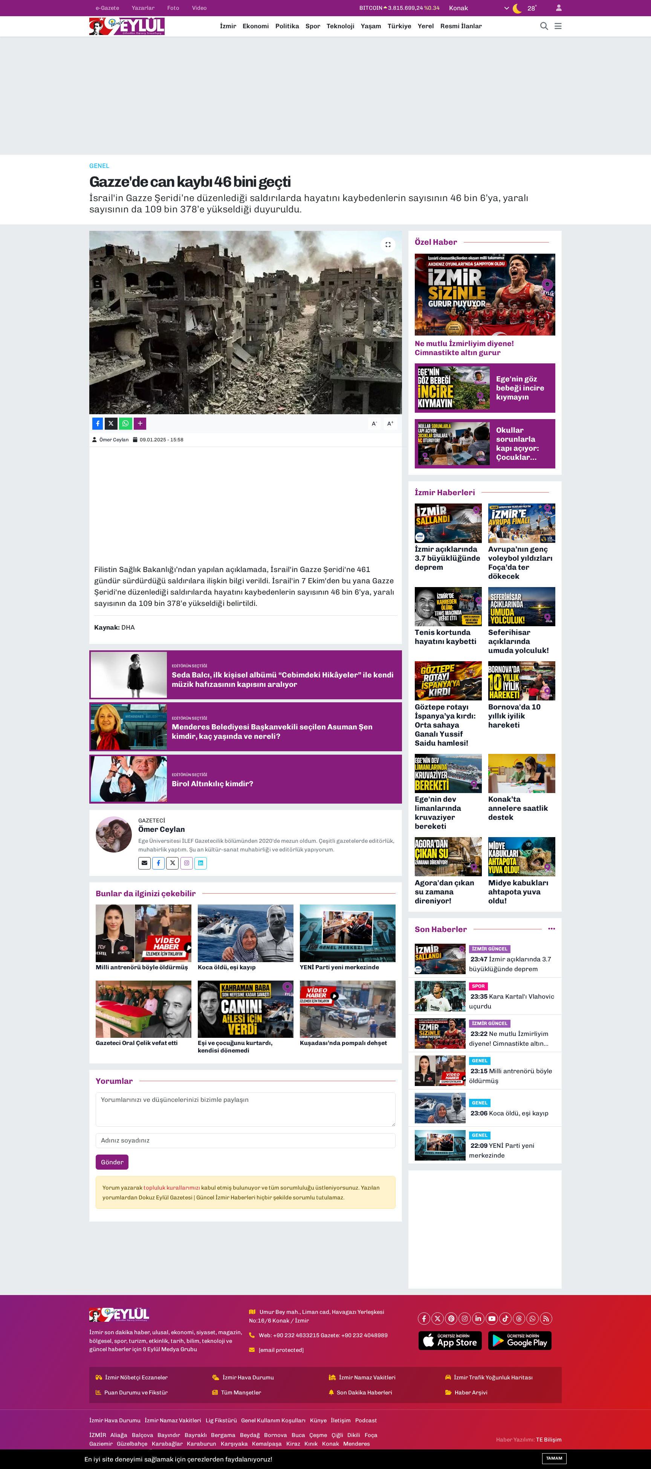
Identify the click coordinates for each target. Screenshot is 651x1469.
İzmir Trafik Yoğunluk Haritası (493, 1377)
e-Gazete (107, 8)
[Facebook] (158, 863)
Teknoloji (341, 26)
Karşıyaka (234, 1443)
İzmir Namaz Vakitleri (367, 1377)
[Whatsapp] (532, 1318)
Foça (371, 1435)
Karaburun (201, 1443)
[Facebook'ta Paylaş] (97, 424)
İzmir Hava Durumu (248, 1377)
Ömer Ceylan (114, 439)
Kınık (311, 1443)
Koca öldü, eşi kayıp (227, 967)
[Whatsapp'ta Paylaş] (125, 424)
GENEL (99, 165)
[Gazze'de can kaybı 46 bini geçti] (245, 322)
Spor (313, 26)
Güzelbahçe (132, 1443)
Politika (287, 26)
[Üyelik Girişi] (556, 8)
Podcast (366, 1420)
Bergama (223, 1435)
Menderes (356, 1443)
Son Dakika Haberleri (364, 1392)
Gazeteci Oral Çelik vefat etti (137, 1042)
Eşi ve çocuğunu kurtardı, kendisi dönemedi (235, 1046)
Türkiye (399, 26)
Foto (173, 8)
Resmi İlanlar (461, 26)
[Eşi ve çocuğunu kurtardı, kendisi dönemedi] (245, 1008)
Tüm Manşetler (241, 1392)
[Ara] (544, 26)
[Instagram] (186, 863)
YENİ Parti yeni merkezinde (339, 967)
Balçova (142, 1435)
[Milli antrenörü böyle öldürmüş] (143, 933)
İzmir (228, 26)
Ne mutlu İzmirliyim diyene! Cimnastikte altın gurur (509, 1039)
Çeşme (318, 1435)
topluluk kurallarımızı (172, 1187)
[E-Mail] (144, 863)
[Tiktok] (505, 1318)
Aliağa (118, 1435)
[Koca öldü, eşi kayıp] (245, 933)
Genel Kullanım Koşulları (273, 1420)
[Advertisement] (325, 95)
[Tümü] (551, 929)
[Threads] (519, 1318)
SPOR (478, 986)
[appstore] (450, 1340)
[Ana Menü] (558, 26)
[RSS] (546, 1318)
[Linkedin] (200, 863)
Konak (330, 1443)
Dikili (353, 1435)
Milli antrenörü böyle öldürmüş (142, 967)
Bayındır (168, 1435)
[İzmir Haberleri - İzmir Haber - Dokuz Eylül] (127, 25)
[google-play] (520, 1340)
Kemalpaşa (267, 1443)
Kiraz (293, 1443)
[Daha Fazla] (140, 424)
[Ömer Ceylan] (114, 833)
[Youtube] (492, 1318)
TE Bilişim (549, 1439)
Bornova (275, 1435)
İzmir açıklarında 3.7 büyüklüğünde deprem (510, 964)
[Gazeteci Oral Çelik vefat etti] (143, 1008)
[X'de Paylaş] (111, 424)
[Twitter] (172, 863)
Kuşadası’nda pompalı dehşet (343, 1042)
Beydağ (250, 1435)
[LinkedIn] (478, 1318)
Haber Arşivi (471, 1392)
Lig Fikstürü (221, 1420)
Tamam (554, 1458)
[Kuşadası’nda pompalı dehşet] (348, 1008)
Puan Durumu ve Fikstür (136, 1392)
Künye (318, 1420)
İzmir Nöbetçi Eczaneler (136, 1377)
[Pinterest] (451, 1318)
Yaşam (371, 26)
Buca (298, 1435)
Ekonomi (256, 26)
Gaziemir (101, 1443)
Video (199, 8)
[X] (437, 1318)
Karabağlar (167, 1443)
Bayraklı (196, 1435)
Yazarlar (143, 8)
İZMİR (97, 1435)
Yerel (426, 26)
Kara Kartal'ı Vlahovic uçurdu (511, 1001)
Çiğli (337, 1435)
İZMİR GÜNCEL (489, 949)
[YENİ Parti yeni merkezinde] (348, 933)
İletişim (341, 1420)
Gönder (112, 1162)
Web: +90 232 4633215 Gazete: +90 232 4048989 (323, 1335)
